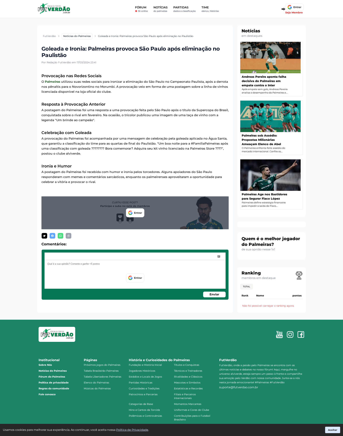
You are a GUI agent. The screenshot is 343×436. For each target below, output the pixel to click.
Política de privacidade (54, 382)
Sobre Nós (45, 364)
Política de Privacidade (132, 430)
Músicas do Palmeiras (97, 388)
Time (210, 9)
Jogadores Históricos (142, 370)
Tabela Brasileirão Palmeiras (101, 370)
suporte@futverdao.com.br (238, 387)
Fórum (141, 9)
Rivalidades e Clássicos (188, 376)
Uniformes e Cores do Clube (191, 410)
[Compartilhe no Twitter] (44, 236)
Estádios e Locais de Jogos (145, 376)
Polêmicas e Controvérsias (145, 415)
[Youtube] (279, 334)
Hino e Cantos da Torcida (144, 410)
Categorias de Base (141, 404)
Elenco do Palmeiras (96, 382)
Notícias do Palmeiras (53, 370)
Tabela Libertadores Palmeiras (102, 376)
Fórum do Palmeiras (52, 376)
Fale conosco (47, 394)
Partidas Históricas (140, 382)
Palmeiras (52, 81)
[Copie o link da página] (68, 236)
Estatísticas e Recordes (188, 388)
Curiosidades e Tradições (144, 388)
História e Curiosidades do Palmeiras (159, 360)
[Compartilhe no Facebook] (52, 236)
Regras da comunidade (54, 388)
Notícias (160, 9)
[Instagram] (290, 334)
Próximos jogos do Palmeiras (102, 364)
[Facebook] (300, 334)
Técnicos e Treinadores (188, 370)
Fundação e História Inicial (145, 364)
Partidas (184, 9)
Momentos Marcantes (187, 404)
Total (246, 286)
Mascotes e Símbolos (187, 382)
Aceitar (332, 430)
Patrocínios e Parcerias (143, 394)
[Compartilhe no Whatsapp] (60, 236)
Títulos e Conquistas (186, 364)
